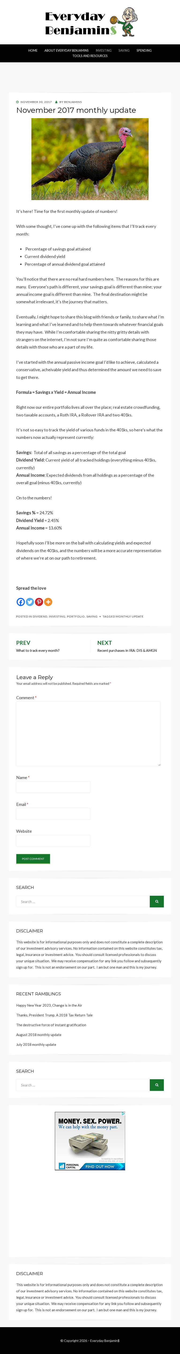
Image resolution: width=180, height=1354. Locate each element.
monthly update (130, 616)
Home (33, 50)
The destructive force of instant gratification (51, 1025)
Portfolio (76, 616)
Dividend (40, 616)
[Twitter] (30, 599)
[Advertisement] (90, 79)
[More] (48, 599)
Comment (26, 697)
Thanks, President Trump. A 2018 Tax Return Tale (54, 1015)
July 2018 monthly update (36, 1044)
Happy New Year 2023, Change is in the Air (49, 1005)
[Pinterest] (39, 599)
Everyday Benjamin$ (105, 1341)
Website (24, 831)
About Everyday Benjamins (67, 50)
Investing (104, 50)
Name (23, 777)
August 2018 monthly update (38, 1035)
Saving (124, 50)
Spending (144, 50)
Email (22, 804)
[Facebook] (21, 599)
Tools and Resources (90, 56)
